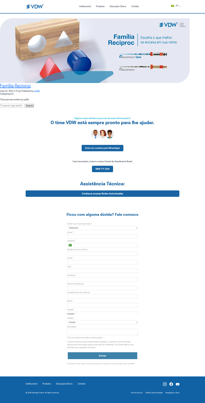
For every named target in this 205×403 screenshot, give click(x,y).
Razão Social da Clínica (77, 250)
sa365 (37, 91)
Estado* (70, 318)
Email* (70, 258)
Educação (118, 6)
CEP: (69, 267)
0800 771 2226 (102, 169)
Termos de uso (137, 393)
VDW (35, 6)
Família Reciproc (15, 86)
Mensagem (72, 327)
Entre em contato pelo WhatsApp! (102, 148)
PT (177, 6)
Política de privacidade (154, 393)
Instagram (165, 384)
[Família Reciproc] (95, 50)
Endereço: (71, 275)
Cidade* (70, 310)
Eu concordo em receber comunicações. (86, 338)
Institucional (85, 6)
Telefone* (71, 241)
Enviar (102, 355)
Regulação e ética (172, 393)
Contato (135, 6)
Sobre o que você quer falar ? (79, 224)
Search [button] (29, 105)
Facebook (171, 384)
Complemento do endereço (78, 292)
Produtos (100, 6)
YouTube (177, 384)
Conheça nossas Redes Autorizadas (102, 193)
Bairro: (70, 301)
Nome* (70, 232)
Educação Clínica (64, 383)
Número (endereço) (75, 284)
